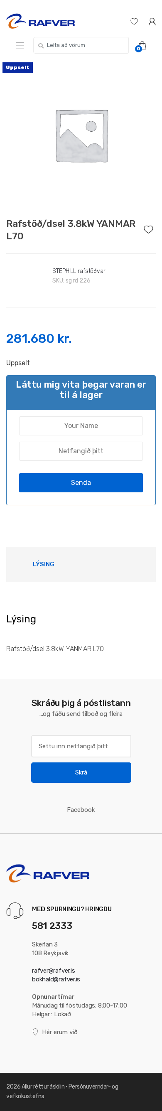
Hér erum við (60, 1032)
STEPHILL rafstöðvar (78, 271)
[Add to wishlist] (150, 227)
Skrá (81, 772)
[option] (81, 134)
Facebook (81, 810)
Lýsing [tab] (43, 564)
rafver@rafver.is (53, 970)
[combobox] (81, 45)
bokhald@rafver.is (56, 979)
